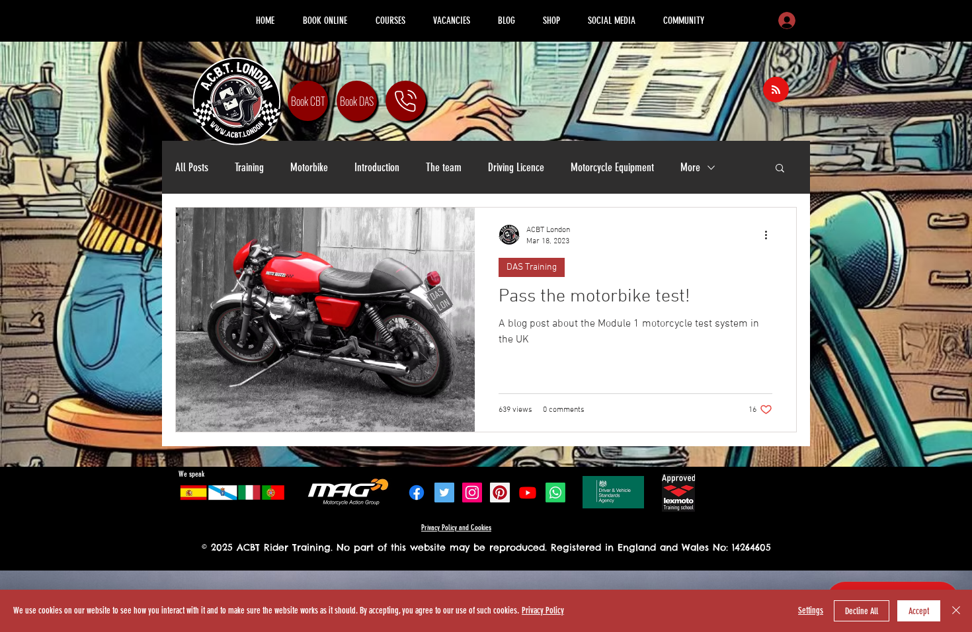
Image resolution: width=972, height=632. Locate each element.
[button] (780, 169)
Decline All (861, 611)
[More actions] (770, 235)
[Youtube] (528, 492)
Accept (919, 611)
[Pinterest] (500, 492)
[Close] (956, 610)
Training (249, 167)
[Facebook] (416, 492)
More (690, 167)
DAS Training (531, 267)
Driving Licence (516, 167)
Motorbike (309, 167)
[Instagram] (472, 492)
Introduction (376, 167)
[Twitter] (444, 492)
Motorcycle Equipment (612, 167)
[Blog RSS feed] (776, 90)
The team (444, 167)
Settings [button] (810, 610)
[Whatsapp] (555, 492)
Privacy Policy (543, 610)
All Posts (191, 167)
